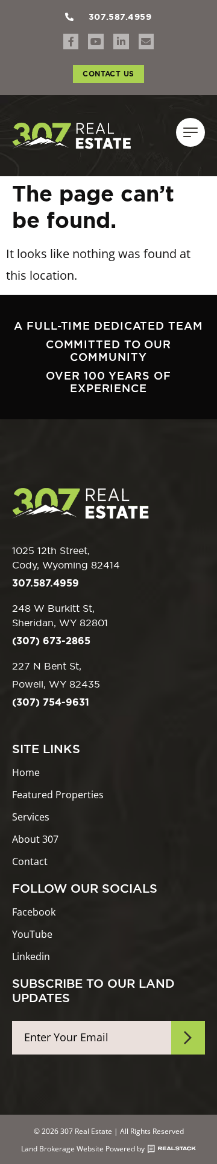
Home (26, 772)
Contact (30, 861)
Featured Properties (58, 795)
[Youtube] (96, 41)
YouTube (32, 934)
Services (30, 817)
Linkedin (31, 956)
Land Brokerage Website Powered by (83, 1149)
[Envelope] (146, 41)
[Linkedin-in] (121, 41)
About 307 (35, 839)
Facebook (33, 912)
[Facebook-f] (71, 41)
